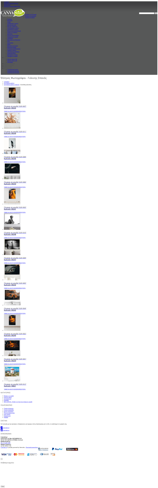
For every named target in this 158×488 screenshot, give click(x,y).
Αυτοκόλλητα (7, 399)
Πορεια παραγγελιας (9, 413)
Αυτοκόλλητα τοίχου (12, 69)
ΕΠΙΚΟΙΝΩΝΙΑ (7, 74)
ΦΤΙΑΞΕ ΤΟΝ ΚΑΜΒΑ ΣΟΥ (12, 6)
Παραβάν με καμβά (12, 56)
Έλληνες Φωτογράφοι (13, 35)
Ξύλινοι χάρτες (8, 397)
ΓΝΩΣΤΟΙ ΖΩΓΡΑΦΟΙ (9, 65)
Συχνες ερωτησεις (8, 411)
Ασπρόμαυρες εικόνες (13, 28)
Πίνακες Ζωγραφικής (30, 16)
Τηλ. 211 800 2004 (5, 443)
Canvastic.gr (4, 447)
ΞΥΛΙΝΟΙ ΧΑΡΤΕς (7, 57)
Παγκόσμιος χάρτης (12, 54)
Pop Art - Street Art (12, 26)
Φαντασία (9, 20)
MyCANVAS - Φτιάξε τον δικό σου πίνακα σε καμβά (18, 402)
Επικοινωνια (7, 416)
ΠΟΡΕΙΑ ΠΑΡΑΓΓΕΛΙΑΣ (11, 3)
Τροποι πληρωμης (8, 408)
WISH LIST (7, 5)
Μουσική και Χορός (12, 45)
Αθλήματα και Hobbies (13, 51)
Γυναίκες (9, 19)
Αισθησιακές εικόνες (12, 23)
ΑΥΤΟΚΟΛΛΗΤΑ (7, 68)
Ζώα (8, 41)
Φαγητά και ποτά (11, 25)
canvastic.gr (6, 427)
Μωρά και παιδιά (11, 47)
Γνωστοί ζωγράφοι (30, 17)
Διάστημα (9, 34)
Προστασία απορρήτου (32, 447)
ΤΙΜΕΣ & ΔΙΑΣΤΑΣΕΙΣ (10, 111)
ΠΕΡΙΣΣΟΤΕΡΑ (21, 111)
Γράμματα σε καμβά (12, 37)
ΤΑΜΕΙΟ (6, 2)
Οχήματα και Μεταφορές (13, 48)
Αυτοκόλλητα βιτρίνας (13, 71)
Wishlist (6, 417)
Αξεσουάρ (10, 62)
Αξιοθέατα (10, 38)
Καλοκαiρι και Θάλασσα (13, 40)
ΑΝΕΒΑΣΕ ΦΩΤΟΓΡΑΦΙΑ (9, 63)
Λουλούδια (10, 43)
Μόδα (8, 44)
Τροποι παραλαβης (9, 410)
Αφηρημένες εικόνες (12, 29)
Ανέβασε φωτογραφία (30, 14)
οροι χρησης (7, 414)
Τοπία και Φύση (11, 53)
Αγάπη (9, 22)
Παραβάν (6, 400)
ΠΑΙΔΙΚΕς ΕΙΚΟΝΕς (8, 66)
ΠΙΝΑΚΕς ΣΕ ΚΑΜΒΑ (29, 13)
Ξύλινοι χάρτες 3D (12, 59)
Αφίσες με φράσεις (12, 32)
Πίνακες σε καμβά (9, 396)
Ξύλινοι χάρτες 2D (12, 60)
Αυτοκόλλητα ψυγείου (13, 72)
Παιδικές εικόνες (11, 50)
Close (2, 486)
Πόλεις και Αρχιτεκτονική (14, 31)
